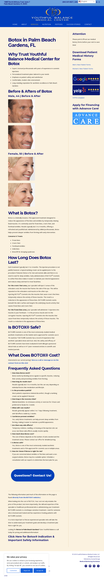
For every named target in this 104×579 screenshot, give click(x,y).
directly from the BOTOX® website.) (26, 497)
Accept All (40, 570)
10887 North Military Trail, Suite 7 (17, 3)
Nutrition (46, 24)
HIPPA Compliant (78, 98)
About (24, 24)
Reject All (27, 570)
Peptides (59, 24)
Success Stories (73, 24)
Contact (88, 24)
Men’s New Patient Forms (82, 65)
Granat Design (95, 559)
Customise (13, 570)
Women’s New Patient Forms (83, 69)
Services (34, 24)
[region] (26, 564)
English (84, 1)
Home (14, 24)
